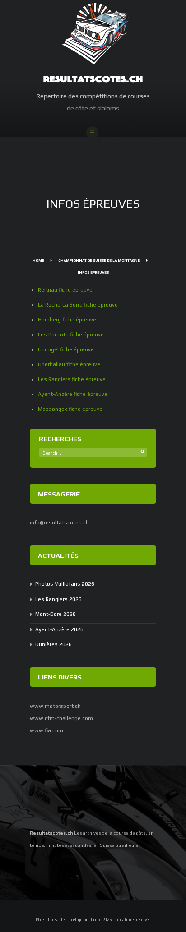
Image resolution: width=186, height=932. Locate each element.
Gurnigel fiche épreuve (66, 349)
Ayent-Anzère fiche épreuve (72, 394)
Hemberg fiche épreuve (67, 320)
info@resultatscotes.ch (59, 522)
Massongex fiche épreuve (70, 409)
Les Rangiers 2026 (58, 599)
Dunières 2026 (53, 644)
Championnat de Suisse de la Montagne (99, 260)
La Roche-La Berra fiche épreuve (78, 305)
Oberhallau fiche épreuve (69, 364)
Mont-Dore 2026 (55, 614)
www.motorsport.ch (55, 706)
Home (38, 260)
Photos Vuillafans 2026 (64, 584)
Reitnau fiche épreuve (65, 290)
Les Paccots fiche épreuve (71, 334)
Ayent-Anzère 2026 (59, 629)
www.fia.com (46, 730)
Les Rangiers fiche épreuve (72, 379)
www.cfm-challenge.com (61, 718)
